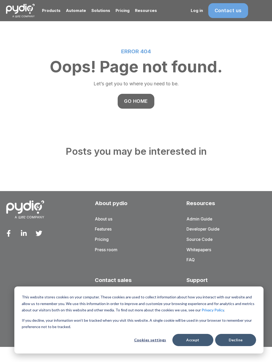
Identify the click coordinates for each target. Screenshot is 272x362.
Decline (236, 340)
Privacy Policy (213, 310)
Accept (192, 340)
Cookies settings (150, 340)
